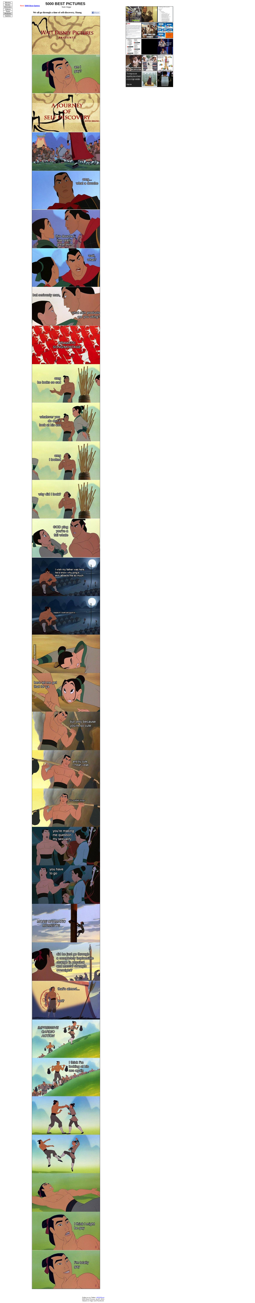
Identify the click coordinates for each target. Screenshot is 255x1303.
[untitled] (134, 86)
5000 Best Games (32, 6)
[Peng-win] (165, 38)
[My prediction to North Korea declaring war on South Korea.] (134, 21)
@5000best (100, 1297)
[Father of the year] (134, 38)
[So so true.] (165, 54)
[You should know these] (134, 54)
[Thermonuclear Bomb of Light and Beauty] (149, 70)
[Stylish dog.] (149, 86)
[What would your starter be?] (165, 70)
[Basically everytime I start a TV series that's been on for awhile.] (134, 70)
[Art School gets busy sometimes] (165, 86)
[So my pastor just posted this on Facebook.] (149, 38)
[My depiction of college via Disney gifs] (149, 54)
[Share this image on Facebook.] (95, 12)
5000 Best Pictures (88, 1299)
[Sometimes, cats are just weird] (149, 21)
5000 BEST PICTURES (65, 3)
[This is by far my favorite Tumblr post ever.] (165, 21)
